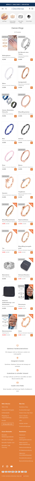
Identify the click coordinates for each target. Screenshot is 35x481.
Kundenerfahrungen (24, 410)
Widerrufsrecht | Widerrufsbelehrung (24, 443)
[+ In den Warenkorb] (15, 59)
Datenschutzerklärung (25, 447)
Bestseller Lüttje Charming (6, 446)
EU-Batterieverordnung (25, 450)
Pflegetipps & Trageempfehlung (6, 416)
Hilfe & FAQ (5, 407)
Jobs (20, 420)
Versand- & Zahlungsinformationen (25, 438)
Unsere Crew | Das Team (26, 412)
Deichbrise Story (23, 407)
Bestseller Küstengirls (7, 439)
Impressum (22, 435)
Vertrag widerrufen (8, 424)
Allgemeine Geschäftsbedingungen (25, 454)
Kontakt (4, 420)
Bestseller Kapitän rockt (8, 442)
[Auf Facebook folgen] (3, 466)
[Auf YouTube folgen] (11, 466)
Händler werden (23, 423)
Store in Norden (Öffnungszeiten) (23, 416)
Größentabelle (5, 412)
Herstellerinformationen (25, 458)
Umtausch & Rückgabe (8, 410)
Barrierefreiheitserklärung (26, 461)
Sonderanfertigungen (25, 426)
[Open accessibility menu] (29, 8)
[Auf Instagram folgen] (7, 466)
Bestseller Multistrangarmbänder (8, 435)
